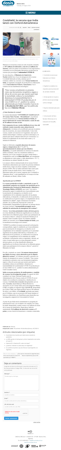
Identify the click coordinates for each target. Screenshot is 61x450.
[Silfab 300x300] (51, 43)
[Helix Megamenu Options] (31, 13)
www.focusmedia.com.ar (30, 442)
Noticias (13, 326)
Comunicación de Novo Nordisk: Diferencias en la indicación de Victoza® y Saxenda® (50, 120)
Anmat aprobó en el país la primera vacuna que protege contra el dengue (50, 99)
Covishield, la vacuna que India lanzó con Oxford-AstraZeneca (50, 78)
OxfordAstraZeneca (27, 328)
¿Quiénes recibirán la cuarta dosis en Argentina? (19, 345)
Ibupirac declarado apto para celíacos (51, 109)
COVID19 (36, 328)
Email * (6, 398)
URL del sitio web (9, 404)
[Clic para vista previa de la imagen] (21, 44)
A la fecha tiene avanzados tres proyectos (20, 282)
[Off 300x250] (51, 59)
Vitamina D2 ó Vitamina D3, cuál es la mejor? (18, 343)
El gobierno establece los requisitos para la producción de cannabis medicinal (51, 89)
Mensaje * (7, 373)
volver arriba (36, 422)
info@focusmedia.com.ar (36, 440)
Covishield (17, 328)
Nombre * (7, 392)
